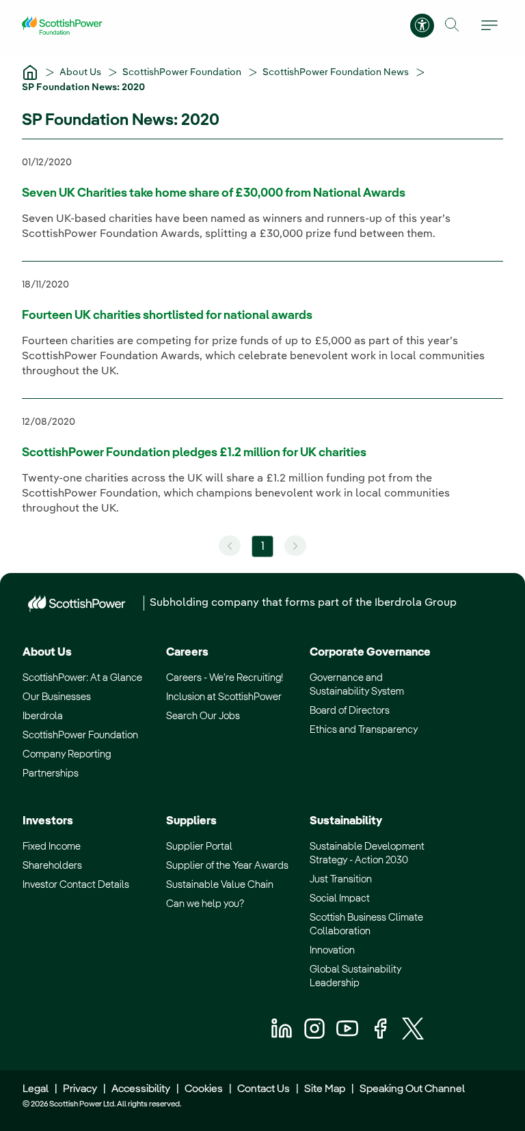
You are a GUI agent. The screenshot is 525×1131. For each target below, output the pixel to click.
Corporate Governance (370, 652)
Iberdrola (43, 716)
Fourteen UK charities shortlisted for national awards (167, 315)
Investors (48, 821)
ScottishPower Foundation (182, 72)
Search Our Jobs (203, 716)
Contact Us (263, 1089)
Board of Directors (350, 711)
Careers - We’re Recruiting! (224, 678)
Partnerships (51, 773)
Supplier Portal (199, 846)
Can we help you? (205, 904)
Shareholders (52, 866)
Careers (187, 652)
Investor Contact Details (76, 885)
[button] (452, 25)
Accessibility (140, 1089)
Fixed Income (52, 846)
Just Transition (341, 879)
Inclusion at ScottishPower (224, 697)
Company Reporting (67, 754)
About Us (81, 72)
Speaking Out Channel (412, 1089)
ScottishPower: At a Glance (82, 678)
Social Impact (340, 898)
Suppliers (191, 821)
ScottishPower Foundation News (336, 72)
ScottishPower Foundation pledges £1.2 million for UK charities (194, 453)
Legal (36, 1089)
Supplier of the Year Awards (227, 866)
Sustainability (346, 821)
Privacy (80, 1089)
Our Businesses (57, 697)
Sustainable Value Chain (219, 885)
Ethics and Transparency (364, 730)
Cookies (204, 1089)
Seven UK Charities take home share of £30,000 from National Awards (213, 193)
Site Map (324, 1089)
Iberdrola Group (416, 603)
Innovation (332, 950)
